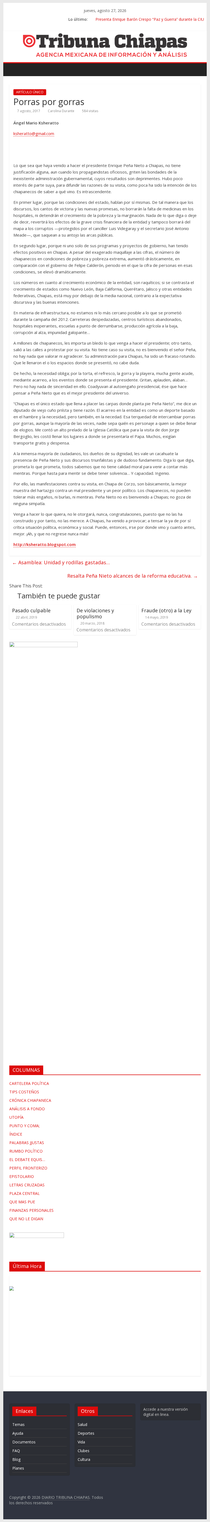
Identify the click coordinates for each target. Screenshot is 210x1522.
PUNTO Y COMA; (24, 1125)
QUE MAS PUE (22, 1201)
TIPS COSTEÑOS (24, 1091)
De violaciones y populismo (95, 613)
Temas (18, 1424)
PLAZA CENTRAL (24, 1193)
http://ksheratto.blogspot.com (44, 544)
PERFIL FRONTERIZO (28, 1168)
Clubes (83, 1450)
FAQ (16, 1450)
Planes (18, 1468)
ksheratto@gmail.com (33, 133)
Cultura (84, 1459)
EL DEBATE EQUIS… (27, 1159)
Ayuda (17, 1433)
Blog (16, 1459)
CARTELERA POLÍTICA (29, 1083)
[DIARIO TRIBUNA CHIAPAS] (15, 68)
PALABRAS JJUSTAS (26, 1142)
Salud (82, 1424)
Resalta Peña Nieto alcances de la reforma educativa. (132, 575)
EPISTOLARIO (21, 1176)
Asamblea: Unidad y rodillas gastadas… (61, 562)
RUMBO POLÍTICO (26, 1151)
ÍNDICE (15, 1134)
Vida (81, 1442)
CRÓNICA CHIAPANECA (30, 1100)
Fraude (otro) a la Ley (166, 610)
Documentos (24, 1442)
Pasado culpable (31, 610)
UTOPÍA (16, 1117)
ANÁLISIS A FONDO (27, 1108)
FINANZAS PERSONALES (31, 1210)
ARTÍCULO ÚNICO (29, 92)
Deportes (86, 1433)
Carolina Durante (61, 111)
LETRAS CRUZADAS (27, 1184)
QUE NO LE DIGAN (26, 1218)
